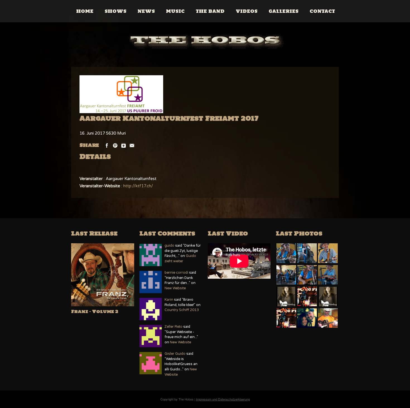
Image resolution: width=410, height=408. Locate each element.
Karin (169, 300)
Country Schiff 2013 (182, 310)
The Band (210, 11)
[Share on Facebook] (107, 145)
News (146, 11)
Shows (115, 11)
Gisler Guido (175, 354)
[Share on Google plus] (123, 145)
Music (175, 11)
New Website (175, 288)
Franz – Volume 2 (94, 311)
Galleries (283, 11)
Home (84, 11)
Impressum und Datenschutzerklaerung (223, 399)
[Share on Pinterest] (115, 145)
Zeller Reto (173, 327)
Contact (322, 11)
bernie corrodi (176, 273)
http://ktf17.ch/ (138, 185)
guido (169, 246)
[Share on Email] (132, 145)
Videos (246, 11)
